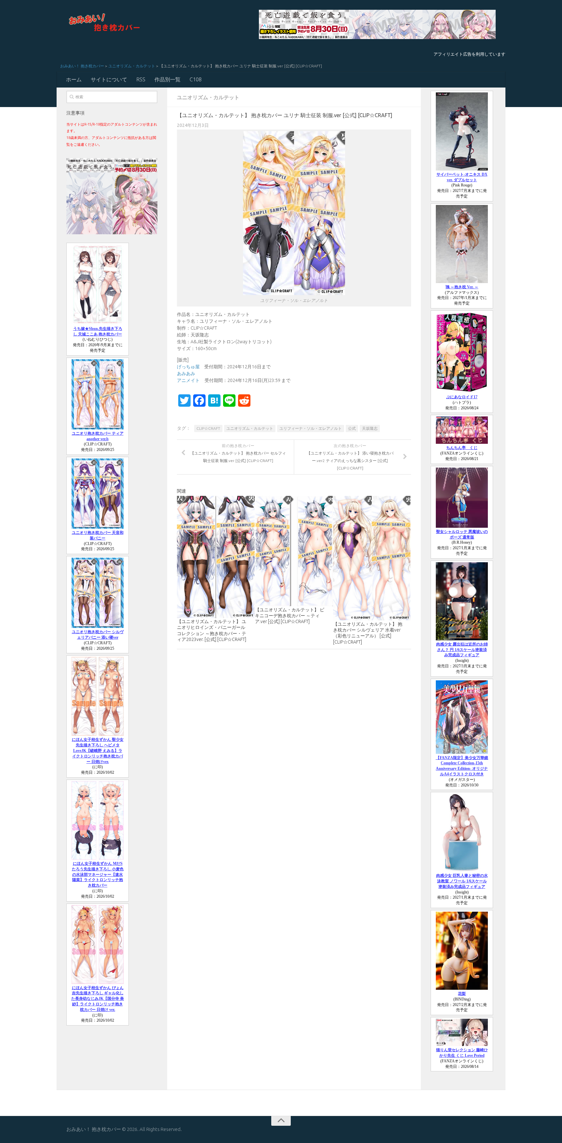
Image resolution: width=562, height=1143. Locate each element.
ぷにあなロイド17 (461, 397)
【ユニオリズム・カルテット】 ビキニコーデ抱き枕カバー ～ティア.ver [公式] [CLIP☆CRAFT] (289, 615)
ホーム (74, 79)
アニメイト (188, 380)
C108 (196, 79)
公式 (352, 428)
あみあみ (186, 373)
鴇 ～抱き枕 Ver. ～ (462, 287)
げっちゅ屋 (188, 366)
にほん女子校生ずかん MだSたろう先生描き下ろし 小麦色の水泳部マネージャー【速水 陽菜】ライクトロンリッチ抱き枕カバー (98, 874)
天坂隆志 (370, 428)
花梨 (462, 993)
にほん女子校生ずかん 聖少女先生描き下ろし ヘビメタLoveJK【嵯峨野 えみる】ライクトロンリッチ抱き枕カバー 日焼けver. (98, 750)
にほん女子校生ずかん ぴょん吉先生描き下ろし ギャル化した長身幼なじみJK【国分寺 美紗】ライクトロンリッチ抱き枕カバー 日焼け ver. (97, 999)
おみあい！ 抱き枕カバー (82, 66)
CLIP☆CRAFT (208, 428)
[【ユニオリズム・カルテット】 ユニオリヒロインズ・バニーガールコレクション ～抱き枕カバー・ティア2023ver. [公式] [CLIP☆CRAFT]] (216, 557)
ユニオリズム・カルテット (131, 66)
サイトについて (109, 79)
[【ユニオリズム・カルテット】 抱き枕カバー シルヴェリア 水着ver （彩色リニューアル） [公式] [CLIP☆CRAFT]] (372, 558)
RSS (140, 79)
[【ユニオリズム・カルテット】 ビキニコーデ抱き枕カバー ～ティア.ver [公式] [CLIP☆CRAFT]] (294, 551)
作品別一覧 (167, 79)
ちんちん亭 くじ (461, 447)
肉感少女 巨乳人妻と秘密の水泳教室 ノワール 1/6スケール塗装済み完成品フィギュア (462, 881)
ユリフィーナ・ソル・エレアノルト (310, 428)
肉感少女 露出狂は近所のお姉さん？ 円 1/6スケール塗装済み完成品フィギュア (462, 650)
